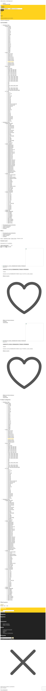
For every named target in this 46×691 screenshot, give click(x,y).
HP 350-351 (10, 106)
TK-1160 (9, 198)
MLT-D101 (10, 218)
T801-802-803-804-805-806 (14, 90)
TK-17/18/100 (11, 203)
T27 (8, 84)
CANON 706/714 (11, 149)
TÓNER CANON (8, 144)
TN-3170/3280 (11, 136)
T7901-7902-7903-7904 (13, 89)
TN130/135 (10, 142)
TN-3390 (9, 139)
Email (1, 610)
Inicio (1, 238)
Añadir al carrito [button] (6, 276)
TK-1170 (9, 200)
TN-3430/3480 (11, 140)
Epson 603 (10, 68)
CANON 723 (10, 155)
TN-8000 (9, 141)
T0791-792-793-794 (12, 75)
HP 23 (9, 94)
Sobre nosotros (6, 227)
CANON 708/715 (11, 152)
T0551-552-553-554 (12, 71)
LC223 (9, 37)
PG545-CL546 (11, 62)
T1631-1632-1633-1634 (13, 80)
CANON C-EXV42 (11, 161)
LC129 (9, 35)
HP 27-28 (10, 96)
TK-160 (9, 202)
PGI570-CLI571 (11, 65)
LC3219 (9, 46)
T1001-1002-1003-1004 (13, 76)
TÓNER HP (7, 173)
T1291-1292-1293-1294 (13, 78)
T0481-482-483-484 (12, 70)
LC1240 (9, 31)
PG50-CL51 (10, 55)
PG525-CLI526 (11, 60)
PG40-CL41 (10, 54)
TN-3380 (9, 138)
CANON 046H (10, 146)
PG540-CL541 (11, 61)
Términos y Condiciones (8, 633)
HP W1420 (10, 189)
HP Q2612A (10, 187)
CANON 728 (10, 156)
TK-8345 (9, 209)
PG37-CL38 (10, 53)
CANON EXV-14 (11, 170)
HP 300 (9, 97)
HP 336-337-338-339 (12, 104)
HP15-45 (10, 121)
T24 (8, 82)
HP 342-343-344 (11, 105)
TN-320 (9, 137)
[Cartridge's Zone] (2, 6)
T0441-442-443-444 (12, 69)
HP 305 (9, 102)
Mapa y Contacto (6, 625)
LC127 (9, 33)
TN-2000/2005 (11, 125)
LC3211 (9, 43)
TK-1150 (9, 197)
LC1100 (9, 28)
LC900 (9, 47)
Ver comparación (3, 690)
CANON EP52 (10, 169)
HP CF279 (10, 182)
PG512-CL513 (11, 58)
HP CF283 (10, 184)
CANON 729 (10, 157)
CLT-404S (10, 212)
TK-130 (9, 201)
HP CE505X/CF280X (12, 178)
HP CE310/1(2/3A (11, 177)
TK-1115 (9, 194)
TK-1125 (9, 195)
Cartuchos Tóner (6, 122)
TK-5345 (9, 208)
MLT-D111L (10, 221)
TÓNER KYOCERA (9, 192)
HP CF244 (10, 180)
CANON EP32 (10, 168)
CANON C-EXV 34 (11, 160)
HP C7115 (10, 176)
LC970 (9, 49)
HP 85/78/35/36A (11, 174)
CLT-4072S (10, 214)
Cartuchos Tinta (6, 25)
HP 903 (9, 114)
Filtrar (2, 604)
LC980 (9, 50)
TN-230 (9, 129)
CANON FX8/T (11, 172)
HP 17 (9, 92)
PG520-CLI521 (11, 59)
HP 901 (9, 113)
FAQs (4, 632)
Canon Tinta (7, 52)
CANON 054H (10, 147)
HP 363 (9, 107)
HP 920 (9, 115)
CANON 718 (10, 154)
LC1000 (9, 27)
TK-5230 (9, 205)
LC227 (9, 39)
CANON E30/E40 (11, 165)
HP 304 (9, 101)
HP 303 (9, 100)
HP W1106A (10, 188)
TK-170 (9, 204)
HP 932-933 (10, 116)
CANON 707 (10, 150)
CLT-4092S (10, 216)
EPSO (9, 67)
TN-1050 (9, 124)
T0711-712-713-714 (12, 74)
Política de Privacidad (7, 629)
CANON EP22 (10, 166)
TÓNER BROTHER (9, 123)
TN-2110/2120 (11, 126)
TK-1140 (9, 196)
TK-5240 (9, 206)
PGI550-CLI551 (11, 63)
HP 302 (9, 99)
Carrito (4, 3)
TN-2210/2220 (11, 128)
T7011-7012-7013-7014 (13, 88)
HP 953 (9, 120)
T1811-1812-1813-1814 (13, 81)
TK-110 (9, 193)
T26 (8, 83)
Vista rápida (5, 322)
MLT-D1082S (10, 220)
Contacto (5, 228)
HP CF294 (10, 185)
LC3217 (9, 45)
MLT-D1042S (10, 219)
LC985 (9, 51)
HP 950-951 (10, 118)
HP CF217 (10, 179)
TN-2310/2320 (11, 130)
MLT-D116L (10, 222)
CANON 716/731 (11, 153)
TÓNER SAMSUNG (9, 211)
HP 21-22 (10, 93)
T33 (8, 86)
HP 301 (9, 98)
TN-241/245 (10, 131)
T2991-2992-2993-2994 (13, 85)
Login (1, 11)
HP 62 (9, 110)
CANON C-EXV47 (11, 163)
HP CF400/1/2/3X (11, 186)
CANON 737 (10, 158)
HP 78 (9, 112)
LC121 (9, 29)
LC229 (9, 41)
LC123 (9, 30)
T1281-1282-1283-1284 (13, 77)
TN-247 (9, 133)
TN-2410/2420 (11, 132)
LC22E (9, 42)
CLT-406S (10, 213)
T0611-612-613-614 (12, 73)
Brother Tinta (8, 26)
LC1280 (9, 34)
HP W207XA (10, 190)
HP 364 (9, 108)
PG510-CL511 (11, 57)
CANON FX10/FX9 (11, 171)
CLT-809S (10, 217)
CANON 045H (10, 145)
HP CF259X (10, 181)
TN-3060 (9, 134)
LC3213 (9, 44)
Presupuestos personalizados (9, 225)
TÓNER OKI (7, 210)
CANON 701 (10, 148)
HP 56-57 (10, 109)
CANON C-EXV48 (11, 164)
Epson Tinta (7, 66)
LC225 (9, 38)
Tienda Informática (7, 226)
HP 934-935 (10, 117)
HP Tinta (7, 91)
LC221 (9, 36)
